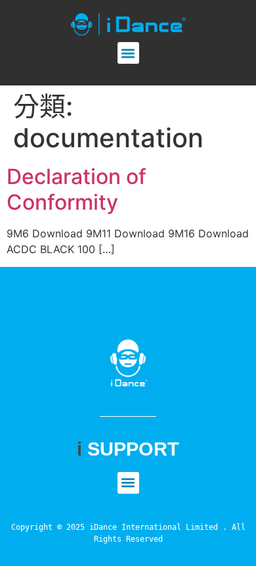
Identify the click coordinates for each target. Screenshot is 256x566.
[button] (128, 53)
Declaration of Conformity (76, 189)
